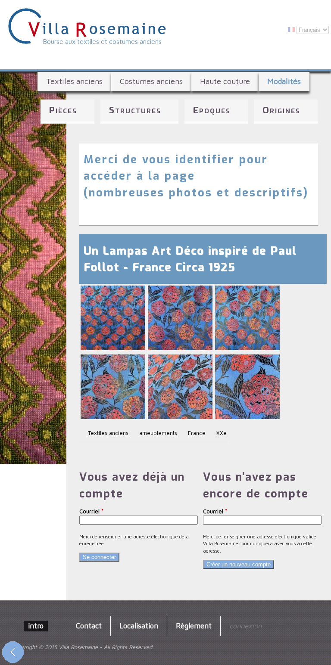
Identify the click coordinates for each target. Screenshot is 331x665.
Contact (89, 625)
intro (36, 625)
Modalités (284, 81)
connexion (245, 625)
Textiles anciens (74, 81)
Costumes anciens (151, 81)
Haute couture (225, 81)
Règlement (194, 625)
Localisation (138, 625)
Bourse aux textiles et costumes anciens (102, 41)
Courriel (91, 511)
